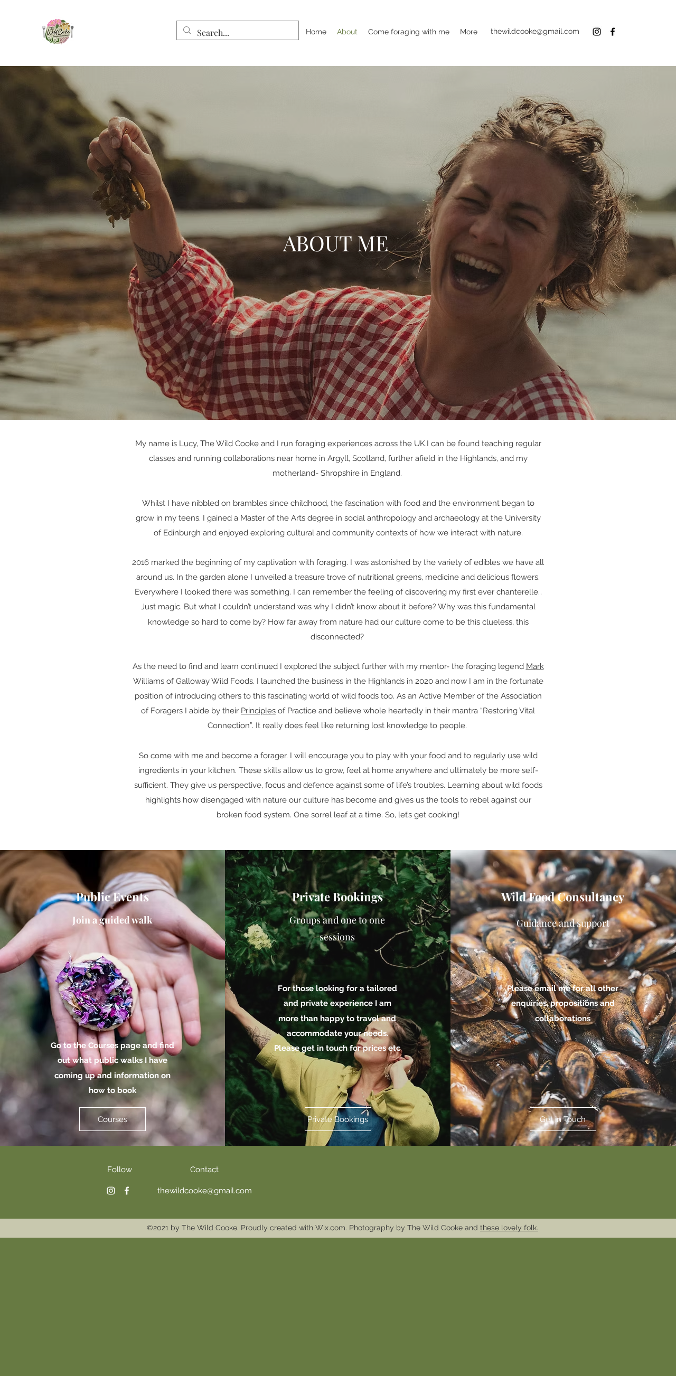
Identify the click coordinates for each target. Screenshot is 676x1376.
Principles (258, 710)
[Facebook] (612, 31)
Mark (535, 666)
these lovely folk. (509, 1227)
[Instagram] (597, 31)
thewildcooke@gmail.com (535, 31)
